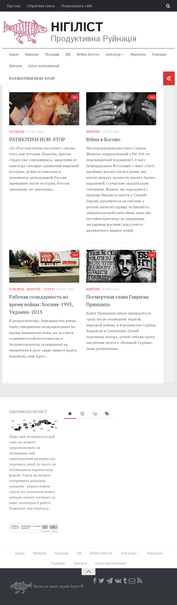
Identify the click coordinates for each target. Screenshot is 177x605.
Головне (159, 54)
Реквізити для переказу (29, 508)
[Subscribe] (132, 580)
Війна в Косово (103, 139)
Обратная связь (41, 5)
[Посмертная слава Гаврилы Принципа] (121, 266)
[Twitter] (101, 580)
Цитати (15, 65)
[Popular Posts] (70, 414)
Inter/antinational (43, 65)
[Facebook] (95, 580)
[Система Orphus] (34, 531)
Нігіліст (77, 27)
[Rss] (139, 580)
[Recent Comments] (94, 414)
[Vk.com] (118, 580)
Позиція (52, 54)
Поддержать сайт (77, 5)
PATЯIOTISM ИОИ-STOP (37, 139)
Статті (49, 289)
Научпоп (138, 54)
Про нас (14, 5)
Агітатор (113, 54)
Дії (68, 54)
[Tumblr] (125, 580)
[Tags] (107, 414)
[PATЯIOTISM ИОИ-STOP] (44, 108)
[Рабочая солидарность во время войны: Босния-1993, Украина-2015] (44, 266)
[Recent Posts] (82, 414)
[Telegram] (109, 580)
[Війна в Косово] (121, 108)
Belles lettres (88, 54)
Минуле (32, 54)
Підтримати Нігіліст (28, 411)
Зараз (14, 54)
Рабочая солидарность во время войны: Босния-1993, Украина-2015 (41, 304)
